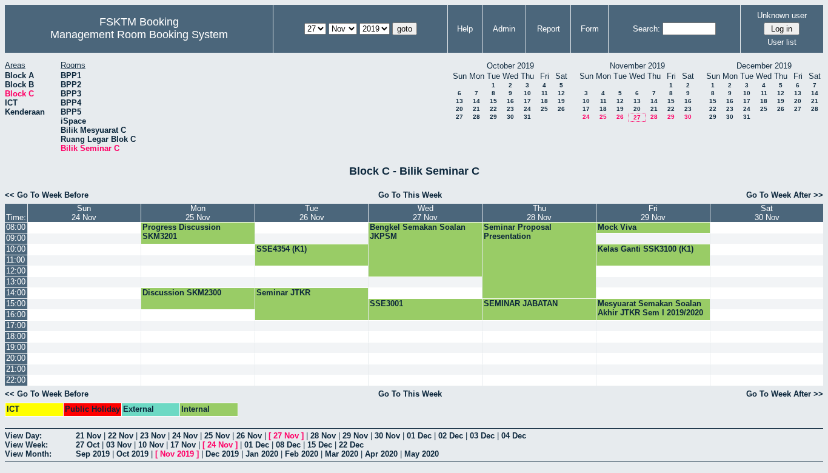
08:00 (15, 227)
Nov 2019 (177, 453)
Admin (504, 28)
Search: (646, 28)
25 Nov (217, 435)
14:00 (15, 292)
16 (510, 101)
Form (590, 28)
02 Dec (450, 435)
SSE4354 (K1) (281, 248)
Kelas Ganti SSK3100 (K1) (645, 248)
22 (493, 109)
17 (527, 101)
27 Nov (286, 435)
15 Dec (319, 444)
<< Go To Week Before (46, 195)
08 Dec (288, 444)
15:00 (15, 303)
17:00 (15, 325)
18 (544, 101)
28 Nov (323, 435)
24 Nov (185, 435)
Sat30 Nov (767, 213)
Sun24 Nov (84, 213)
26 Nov (249, 435)
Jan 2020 (261, 453)
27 (459, 116)
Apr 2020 (381, 453)
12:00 (15, 270)
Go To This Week (410, 195)
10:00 (15, 248)
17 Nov (183, 444)
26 (561, 109)
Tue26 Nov (311, 213)
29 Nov (355, 435)
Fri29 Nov (653, 213)
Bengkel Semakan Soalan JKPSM (418, 232)
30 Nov (387, 435)
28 (476, 116)
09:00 (15, 238)
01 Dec (419, 435)
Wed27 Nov (425, 213)
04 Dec (513, 435)
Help (465, 28)
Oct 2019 (132, 453)
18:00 (15, 336)
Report (548, 28)
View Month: (28, 453)
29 (493, 116)
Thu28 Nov (539, 213)
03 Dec (482, 435)
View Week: (26, 444)
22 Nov (120, 435)
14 (476, 101)
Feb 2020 (301, 453)
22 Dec (351, 444)
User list (781, 42)
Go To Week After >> (784, 195)
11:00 (15, 259)
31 (527, 116)
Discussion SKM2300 (181, 292)
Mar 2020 (341, 453)
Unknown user (782, 15)
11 (544, 93)
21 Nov (88, 435)
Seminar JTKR (283, 292)
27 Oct (87, 444)
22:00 (15, 379)
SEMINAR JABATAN (521, 303)
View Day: (23, 435)
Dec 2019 (222, 453)
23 (510, 109)
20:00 (15, 358)
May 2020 (421, 453)
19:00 (15, 347)
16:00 (15, 314)
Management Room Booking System (139, 35)
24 (527, 109)
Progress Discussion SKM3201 (181, 232)
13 (459, 101)
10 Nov (151, 444)
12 (561, 93)
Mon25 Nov (197, 213)
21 (476, 109)
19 (561, 101)
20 (459, 109)
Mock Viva (617, 227)
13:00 (15, 281)
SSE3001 (386, 303)
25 (544, 109)
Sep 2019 (93, 453)
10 (527, 93)
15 (493, 101)
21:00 (15, 369)
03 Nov (119, 444)
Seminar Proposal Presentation (518, 232)
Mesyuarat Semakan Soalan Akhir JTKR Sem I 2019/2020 (650, 308)
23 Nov (152, 435)
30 (510, 116)
